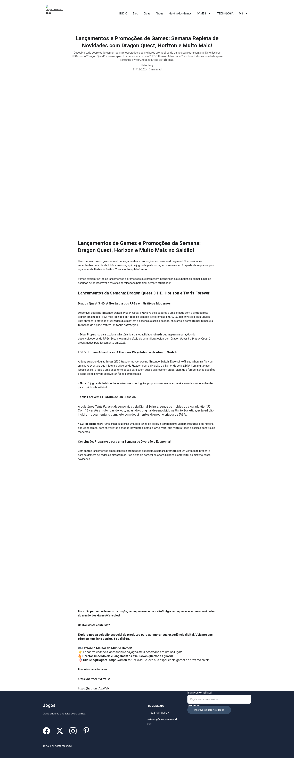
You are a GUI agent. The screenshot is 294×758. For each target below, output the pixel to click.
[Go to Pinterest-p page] (86, 730)
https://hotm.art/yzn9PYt (94, 679)
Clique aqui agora (95, 660)
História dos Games (180, 13)
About (159, 13)
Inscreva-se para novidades (209, 709)
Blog (135, 13)
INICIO (123, 13)
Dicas (147, 13)
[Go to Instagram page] (73, 730)
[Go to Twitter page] (59, 730)
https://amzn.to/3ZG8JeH (127, 660)
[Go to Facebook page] (46, 730)
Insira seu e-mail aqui (199, 692)
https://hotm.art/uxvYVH (93, 688)
